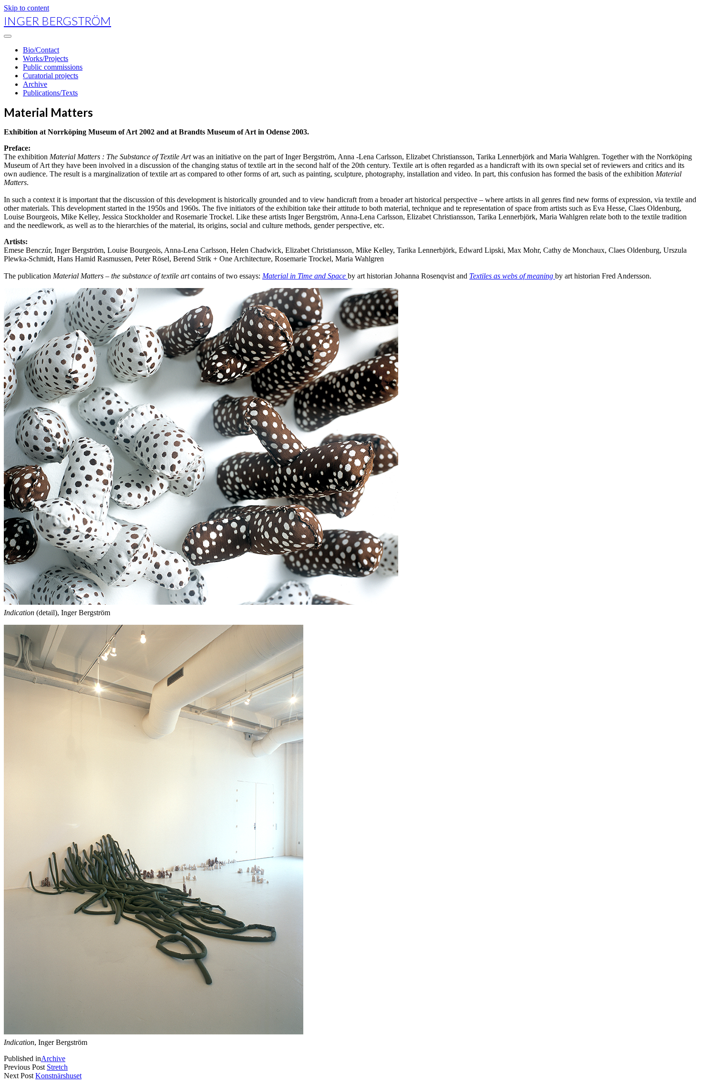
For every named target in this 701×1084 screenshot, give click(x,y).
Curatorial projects (50, 76)
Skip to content (26, 8)
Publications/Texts (50, 93)
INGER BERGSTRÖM (57, 21)
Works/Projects (45, 58)
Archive (35, 84)
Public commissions (52, 67)
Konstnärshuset (58, 1076)
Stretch (57, 1067)
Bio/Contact (41, 50)
